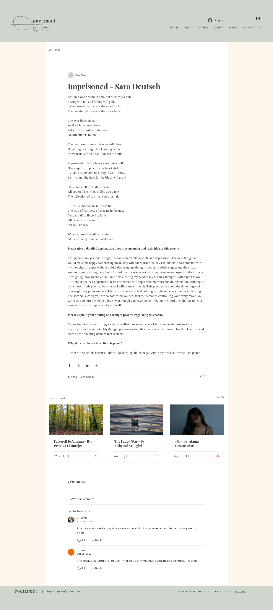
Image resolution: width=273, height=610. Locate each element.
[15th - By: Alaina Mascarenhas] (197, 419)
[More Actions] (203, 520)
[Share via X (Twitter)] (78, 365)
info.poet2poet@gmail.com (63, 591)
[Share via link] (97, 365)
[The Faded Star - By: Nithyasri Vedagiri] (136, 419)
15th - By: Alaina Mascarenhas (186, 443)
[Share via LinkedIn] (88, 365)
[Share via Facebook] (69, 365)
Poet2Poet (25, 591)
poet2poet (44, 21)
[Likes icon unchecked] (79, 540)
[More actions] (203, 75)
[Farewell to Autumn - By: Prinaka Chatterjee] (76, 419)
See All (220, 397)
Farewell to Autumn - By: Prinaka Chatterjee (73, 443)
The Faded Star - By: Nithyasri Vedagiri (129, 443)
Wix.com (240, 591)
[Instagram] (258, 18)
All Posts (54, 49)
